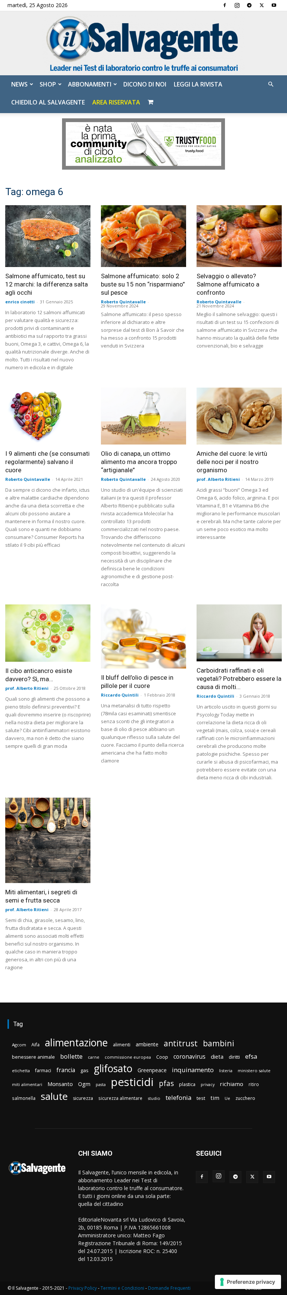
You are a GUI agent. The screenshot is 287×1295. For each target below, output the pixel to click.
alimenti (121, 1044)
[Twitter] (261, 5)
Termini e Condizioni (122, 1288)
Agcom (19, 1044)
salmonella (24, 1098)
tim (214, 1097)
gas (84, 1070)
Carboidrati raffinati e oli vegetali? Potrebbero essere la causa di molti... (239, 679)
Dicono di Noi (144, 84)
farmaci (43, 1070)
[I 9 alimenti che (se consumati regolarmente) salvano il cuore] (47, 416)
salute (54, 1096)
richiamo (231, 1084)
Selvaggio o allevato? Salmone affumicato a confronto (228, 284)
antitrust (181, 1043)
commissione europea (128, 1057)
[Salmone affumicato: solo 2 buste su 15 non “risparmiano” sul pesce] (143, 236)
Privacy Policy (82, 1288)
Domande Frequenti (169, 1288)
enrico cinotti (20, 301)
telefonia (178, 1097)
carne (93, 1057)
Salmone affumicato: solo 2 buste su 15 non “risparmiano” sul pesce (143, 284)
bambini (218, 1043)
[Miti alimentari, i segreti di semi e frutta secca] (47, 840)
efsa (251, 1057)
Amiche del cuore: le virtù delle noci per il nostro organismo (232, 462)
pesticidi (132, 1082)
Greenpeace (152, 1070)
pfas (166, 1084)
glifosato (113, 1069)
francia (65, 1070)
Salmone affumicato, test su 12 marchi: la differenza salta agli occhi (46, 284)
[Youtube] (274, 5)
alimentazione (76, 1042)
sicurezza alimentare (120, 1098)
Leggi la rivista (198, 84)
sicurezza (83, 1098)
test (201, 1098)
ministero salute (254, 1070)
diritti (234, 1056)
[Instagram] (237, 5)
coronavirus (189, 1057)
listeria (225, 1070)
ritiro (254, 1084)
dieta (217, 1056)
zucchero (245, 1098)
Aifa (35, 1044)
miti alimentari (27, 1084)
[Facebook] (224, 5)
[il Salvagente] (143, 43)
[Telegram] (249, 5)
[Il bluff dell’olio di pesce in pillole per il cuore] (143, 636)
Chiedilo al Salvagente (48, 102)
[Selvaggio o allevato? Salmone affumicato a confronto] (239, 236)
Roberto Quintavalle (123, 301)
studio (154, 1098)
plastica (187, 1084)
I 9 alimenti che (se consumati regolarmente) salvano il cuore (47, 462)
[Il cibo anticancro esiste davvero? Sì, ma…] (47, 633)
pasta (101, 1084)
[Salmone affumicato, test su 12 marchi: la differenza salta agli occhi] (47, 236)
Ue (227, 1098)
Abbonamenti (89, 84)
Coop (162, 1056)
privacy (208, 1084)
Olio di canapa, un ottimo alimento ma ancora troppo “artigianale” (139, 462)
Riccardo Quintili (120, 695)
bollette (71, 1056)
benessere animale (33, 1057)
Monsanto (60, 1084)
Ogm (84, 1084)
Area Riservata (116, 102)
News (19, 84)
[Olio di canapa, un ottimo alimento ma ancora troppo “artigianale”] (143, 416)
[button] (271, 84)
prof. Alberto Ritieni (218, 479)
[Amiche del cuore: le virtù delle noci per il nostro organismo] (239, 416)
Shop (48, 84)
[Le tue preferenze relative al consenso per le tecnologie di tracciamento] (248, 1282)
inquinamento (193, 1070)
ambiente (147, 1044)
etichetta (21, 1070)
